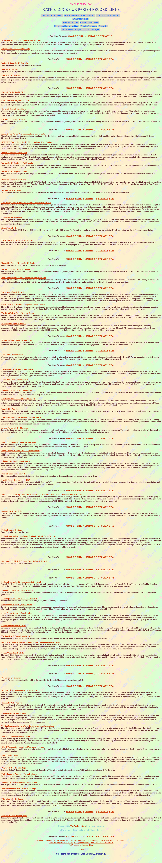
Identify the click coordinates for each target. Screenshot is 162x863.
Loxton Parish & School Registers (15, 428)
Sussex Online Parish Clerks (12, 653)
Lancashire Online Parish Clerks (14, 380)
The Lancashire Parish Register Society (17, 369)
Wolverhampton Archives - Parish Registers (19, 774)
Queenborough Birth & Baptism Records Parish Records (24, 561)
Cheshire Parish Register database (15, 101)
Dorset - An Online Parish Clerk (14, 153)
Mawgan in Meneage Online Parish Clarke (18, 442)
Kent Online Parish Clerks (12, 355)
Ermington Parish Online (11, 217)
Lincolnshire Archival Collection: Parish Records (21, 417)
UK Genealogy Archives (11, 678)
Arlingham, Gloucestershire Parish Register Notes (21, 40)
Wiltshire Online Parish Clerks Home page (18, 789)
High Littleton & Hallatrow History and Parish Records (23, 278)
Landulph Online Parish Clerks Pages (16, 390)
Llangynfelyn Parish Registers (13, 713)
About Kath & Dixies (70, 22)
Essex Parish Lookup (10, 228)
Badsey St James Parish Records (14, 63)
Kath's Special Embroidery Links (66, 26)
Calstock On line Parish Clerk (13, 92)
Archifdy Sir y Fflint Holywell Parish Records (19, 690)
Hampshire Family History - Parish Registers (19, 263)
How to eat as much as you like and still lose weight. (80, 30)
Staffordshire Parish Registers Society (16, 605)
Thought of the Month (89, 26)
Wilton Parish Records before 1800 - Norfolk (19, 782)
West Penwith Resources (11, 755)
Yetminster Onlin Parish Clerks (14, 816)
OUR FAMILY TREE (80, 19)
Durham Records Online (11, 190)
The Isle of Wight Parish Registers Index (17, 313)
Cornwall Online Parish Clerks (13, 109)
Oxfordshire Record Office (12, 511)
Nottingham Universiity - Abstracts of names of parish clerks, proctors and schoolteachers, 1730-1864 (41, 495)
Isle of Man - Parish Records (12, 292)
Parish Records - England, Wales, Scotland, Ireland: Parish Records (28, 536)
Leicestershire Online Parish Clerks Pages (18, 399)
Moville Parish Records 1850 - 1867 (15, 480)
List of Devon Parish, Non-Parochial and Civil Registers (23, 134)
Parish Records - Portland (11, 530)
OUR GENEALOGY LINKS (52, 15)
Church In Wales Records (11, 703)
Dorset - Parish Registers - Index (14, 171)
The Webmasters (78, 826)
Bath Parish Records (9, 69)
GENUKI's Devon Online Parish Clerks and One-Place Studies (26, 142)
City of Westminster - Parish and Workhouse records (22, 747)
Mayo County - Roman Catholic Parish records (20, 451)
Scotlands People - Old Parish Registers (17, 590)
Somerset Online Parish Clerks (13, 626)
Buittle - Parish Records (11, 76)
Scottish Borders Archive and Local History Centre (21, 582)
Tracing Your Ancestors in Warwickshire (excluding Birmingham (27, 726)
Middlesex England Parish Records (15, 461)
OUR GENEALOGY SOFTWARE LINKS (79, 15)
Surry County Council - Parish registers (17, 613)
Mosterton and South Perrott (13, 474)
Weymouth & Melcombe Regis (13, 768)
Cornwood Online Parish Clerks (14, 119)
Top (112, 59)
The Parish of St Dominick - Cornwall (16, 636)
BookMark (58, 840)
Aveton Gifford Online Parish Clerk (15, 49)
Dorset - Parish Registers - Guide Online (17, 163)
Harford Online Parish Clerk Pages (15, 269)
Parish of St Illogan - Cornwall (13, 324)
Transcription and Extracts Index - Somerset (19, 599)
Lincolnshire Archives (10, 409)
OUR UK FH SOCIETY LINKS (108, 15)
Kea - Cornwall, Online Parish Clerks (16, 340)
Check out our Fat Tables (89, 22)
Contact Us (103, 26)
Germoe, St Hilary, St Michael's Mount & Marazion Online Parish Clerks (30, 642)
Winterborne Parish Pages (12, 799)
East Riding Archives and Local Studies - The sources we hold (26, 203)
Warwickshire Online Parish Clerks (15, 736)
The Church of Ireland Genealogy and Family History (23, 305)
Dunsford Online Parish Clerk (13, 180)
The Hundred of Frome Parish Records (17, 240)
